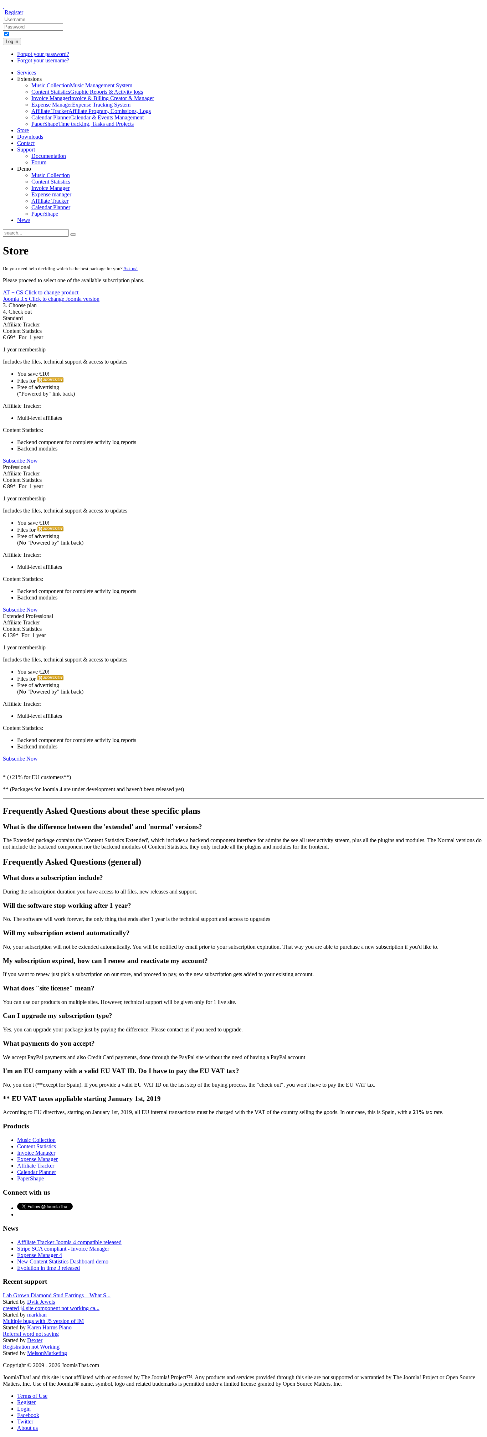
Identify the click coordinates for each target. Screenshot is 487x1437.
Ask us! (130, 268)
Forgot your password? (43, 54)
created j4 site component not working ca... (51, 1308)
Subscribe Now (20, 461)
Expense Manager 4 (39, 1255)
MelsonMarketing (47, 1353)
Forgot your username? (43, 60)
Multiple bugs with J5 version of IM (43, 1321)
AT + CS (40, 292)
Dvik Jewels (41, 1302)
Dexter (34, 1340)
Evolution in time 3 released (48, 1268)
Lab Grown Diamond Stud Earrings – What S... (57, 1295)
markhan (37, 1315)
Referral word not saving (31, 1334)
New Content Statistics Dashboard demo (62, 1261)
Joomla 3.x (51, 299)
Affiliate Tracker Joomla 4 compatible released (69, 1242)
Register (14, 12)
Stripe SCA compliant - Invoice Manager (63, 1249)
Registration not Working (31, 1347)
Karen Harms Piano (49, 1327)
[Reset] (73, 234)
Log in (12, 41)
